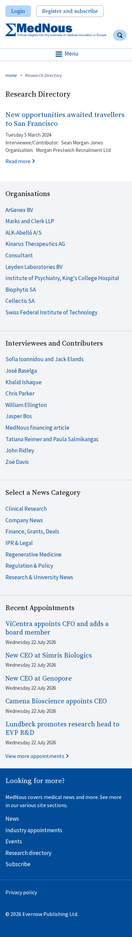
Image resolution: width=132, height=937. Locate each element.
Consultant (19, 255)
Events (13, 841)
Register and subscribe (70, 11)
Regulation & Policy (29, 565)
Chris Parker (20, 393)
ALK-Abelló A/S (23, 232)
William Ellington (26, 405)
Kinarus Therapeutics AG (35, 244)
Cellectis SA (20, 301)
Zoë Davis (17, 462)
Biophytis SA (20, 289)
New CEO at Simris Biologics (48, 655)
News (12, 818)
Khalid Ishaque (23, 382)
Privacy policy (21, 892)
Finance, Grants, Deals (32, 531)
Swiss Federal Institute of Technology (51, 312)
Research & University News (39, 577)
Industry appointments (33, 830)
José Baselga (21, 370)
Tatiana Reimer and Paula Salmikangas (51, 439)
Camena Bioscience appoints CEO (56, 701)
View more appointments (34, 756)
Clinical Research (26, 508)
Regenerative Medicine (33, 554)
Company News (24, 520)
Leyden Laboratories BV (34, 267)
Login (18, 11)
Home (11, 75)
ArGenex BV (19, 210)
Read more (17, 161)
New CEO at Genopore (38, 679)
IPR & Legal (19, 543)
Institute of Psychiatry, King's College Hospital (62, 278)
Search (120, 35)
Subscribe (17, 864)
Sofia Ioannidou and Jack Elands (44, 359)
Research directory (28, 853)
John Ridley (19, 450)
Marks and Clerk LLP (29, 221)
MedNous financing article (37, 427)
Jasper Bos (18, 416)
